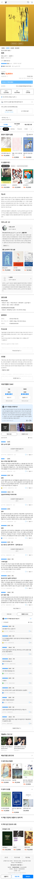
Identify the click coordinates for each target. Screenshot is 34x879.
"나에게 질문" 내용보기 (17, 565)
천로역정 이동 (17, 774)
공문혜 (10, 56)
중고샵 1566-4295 (26, 860)
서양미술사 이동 (7, 841)
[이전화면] (2, 2)
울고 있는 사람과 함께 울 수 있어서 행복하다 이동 (28, 774)
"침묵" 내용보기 (17, 481)
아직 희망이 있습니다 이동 (6, 147)
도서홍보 (15, 870)
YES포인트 (3, 76)
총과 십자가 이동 (7, 262)
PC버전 (11, 869)
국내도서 (4, 310)
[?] (19, 406)
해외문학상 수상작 (11, 310)
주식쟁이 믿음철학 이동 (6, 802)
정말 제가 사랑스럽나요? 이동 (28, 147)
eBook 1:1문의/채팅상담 (16, 862)
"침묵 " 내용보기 (17, 515)
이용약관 (9, 867)
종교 (8, 66)
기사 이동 (7, 744)
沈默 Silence (7, 60)
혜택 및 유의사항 (9, 400)
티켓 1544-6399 (17, 860)
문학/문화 (21, 302)
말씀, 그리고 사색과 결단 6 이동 (17, 147)
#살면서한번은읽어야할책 (22, 166)
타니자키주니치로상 (21, 310)
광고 (19, 870)
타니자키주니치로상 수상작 (8, 97)
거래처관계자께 (21, 869)
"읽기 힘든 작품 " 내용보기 (17, 598)
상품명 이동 (6, 179)
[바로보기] (13, 427)
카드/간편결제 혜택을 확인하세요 (23, 86)
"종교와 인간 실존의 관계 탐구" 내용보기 (17, 582)
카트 (32, 2)
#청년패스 (13, 166)
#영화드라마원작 (5, 166)
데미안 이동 (18, 841)
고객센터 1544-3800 (8, 860)
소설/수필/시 (27, 302)
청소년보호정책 (23, 867)
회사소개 (15, 869)
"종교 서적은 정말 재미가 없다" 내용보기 (17, 465)
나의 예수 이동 (18, 262)
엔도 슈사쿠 (4, 56)
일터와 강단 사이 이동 (28, 802)
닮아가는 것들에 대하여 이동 (17, 802)
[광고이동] (28, 2)
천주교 (11, 305)
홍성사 (2, 58)
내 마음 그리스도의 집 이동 (6, 774)
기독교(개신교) (13, 302)
